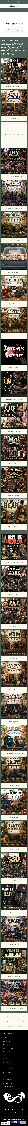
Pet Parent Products (13, 690)
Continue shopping (14, 30)
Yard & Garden (13, 977)
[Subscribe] (23, 1021)
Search (5, 1037)
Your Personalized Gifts (13, 1009)
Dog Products (13, 658)
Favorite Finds (13, 272)
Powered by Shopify (19, 1125)
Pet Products (13, 626)
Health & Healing (13, 495)
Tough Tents (13, 849)
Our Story (6, 1059)
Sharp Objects (13, 722)
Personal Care (13, 594)
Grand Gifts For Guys (13, 400)
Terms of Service (8, 1048)
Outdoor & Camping (13, 527)
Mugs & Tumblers (13, 463)
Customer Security (8, 1086)
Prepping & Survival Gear (13, 563)
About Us (5, 1045)
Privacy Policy (7, 1072)
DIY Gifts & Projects (13, 177)
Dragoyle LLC (11, 1125)
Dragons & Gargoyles (13, 209)
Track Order (6, 1062)
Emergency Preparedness (13, 240)
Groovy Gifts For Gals (13, 431)
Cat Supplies (13, 119)
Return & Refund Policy (9, 1076)
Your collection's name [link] (13, 135)
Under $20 (13, 881)
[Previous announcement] (3, 2)
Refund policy (7, 1052)
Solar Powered (13, 817)
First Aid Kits (13, 304)
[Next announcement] (25, 2)
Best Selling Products (13, 87)
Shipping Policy (7, 1079)
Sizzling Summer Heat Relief (13, 754)
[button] (3, 6)
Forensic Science (13, 368)
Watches (13, 913)
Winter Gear (13, 945)
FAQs (4, 1055)
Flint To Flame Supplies (13, 336)
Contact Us (6, 1041)
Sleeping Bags (13, 786)
